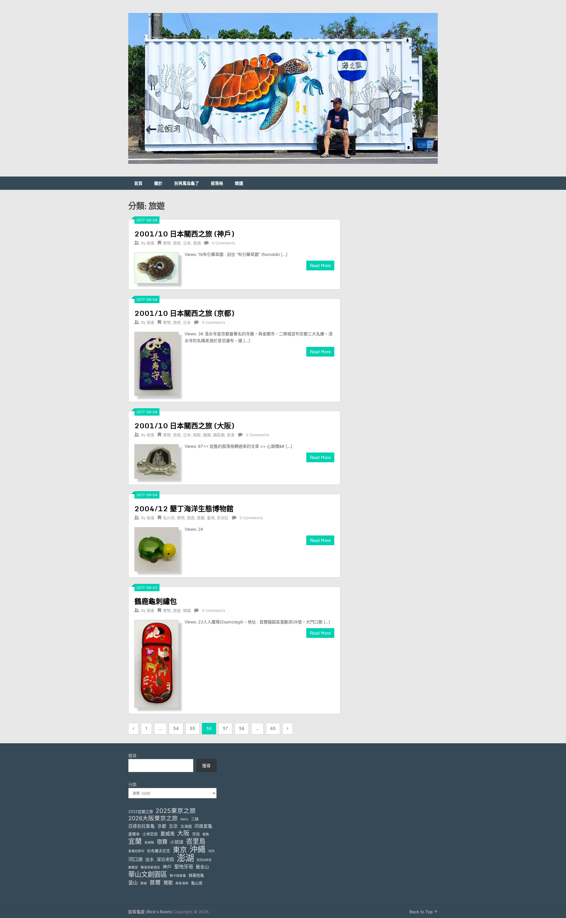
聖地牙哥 (183, 867)
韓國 (187, 610)
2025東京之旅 (176, 810)
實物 (167, 243)
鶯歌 (168, 883)
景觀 (201, 517)
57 (225, 728)
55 (192, 728)
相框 (197, 434)
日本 (187, 243)
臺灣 (211, 517)
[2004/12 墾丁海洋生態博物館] (156, 548)
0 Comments (223, 243)
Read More (320, 265)
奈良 (196, 834)
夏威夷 (167, 834)
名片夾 (169, 517)
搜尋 (132, 755)
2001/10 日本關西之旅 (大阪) (184, 425)
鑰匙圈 (219, 434)
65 (273, 728)
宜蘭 (135, 841)
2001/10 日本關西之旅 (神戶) (184, 233)
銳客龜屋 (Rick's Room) (150, 911)
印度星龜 (203, 826)
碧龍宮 (133, 867)
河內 (211, 851)
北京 (173, 826)
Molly (184, 819)
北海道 (186, 826)
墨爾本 (134, 834)
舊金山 (202, 867)
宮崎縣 (149, 843)
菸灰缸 (222, 517)
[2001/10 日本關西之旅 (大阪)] (156, 461)
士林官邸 (150, 834)
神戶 (167, 867)
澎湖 (185, 858)
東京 (180, 849)
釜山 (133, 883)
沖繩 (197, 849)
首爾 (155, 882)
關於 (158, 183)
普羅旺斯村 (136, 851)
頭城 (143, 883)
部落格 (217, 183)
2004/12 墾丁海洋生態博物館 (183, 508)
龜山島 (197, 883)
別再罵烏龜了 (186, 183)
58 (241, 728)
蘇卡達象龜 (178, 876)
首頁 (138, 183)
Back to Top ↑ (423, 911)
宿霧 (162, 842)
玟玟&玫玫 (204, 860)
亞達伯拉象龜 (141, 826)
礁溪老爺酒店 (150, 867)
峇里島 (195, 841)
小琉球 (176, 842)
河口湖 (135, 859)
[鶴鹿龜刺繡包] (156, 663)
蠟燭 (207, 434)
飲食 (231, 434)
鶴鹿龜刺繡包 (155, 601)
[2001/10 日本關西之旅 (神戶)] (156, 267)
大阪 (183, 833)
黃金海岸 (181, 883)
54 (176, 728)
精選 (239, 183)
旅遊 (177, 243)
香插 (197, 243)
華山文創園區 (147, 874)
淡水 (149, 859)
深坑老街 (165, 859)
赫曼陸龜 (196, 875)
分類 (132, 784)
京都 (161, 826)
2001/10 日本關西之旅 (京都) (184, 313)
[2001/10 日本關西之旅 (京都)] (156, 363)
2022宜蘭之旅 (140, 811)
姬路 (206, 834)
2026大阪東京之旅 (153, 818)
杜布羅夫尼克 (158, 850)
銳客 (150, 243)
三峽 (195, 818)
